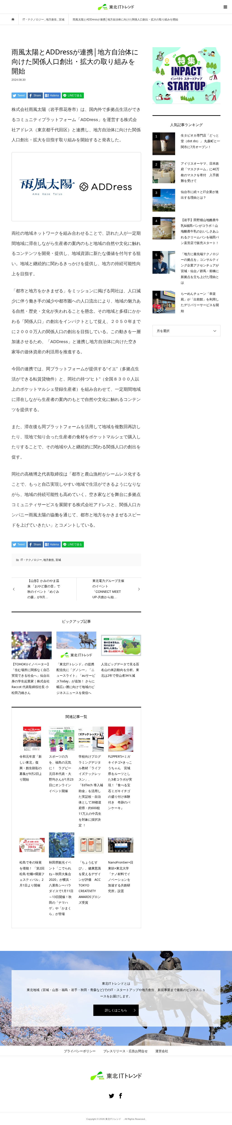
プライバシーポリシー (80, 1051)
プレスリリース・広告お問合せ (125, 1051)
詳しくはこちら (116, 1010)
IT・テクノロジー (31, 559)
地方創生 (48, 559)
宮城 (58, 559)
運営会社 (161, 1051)
